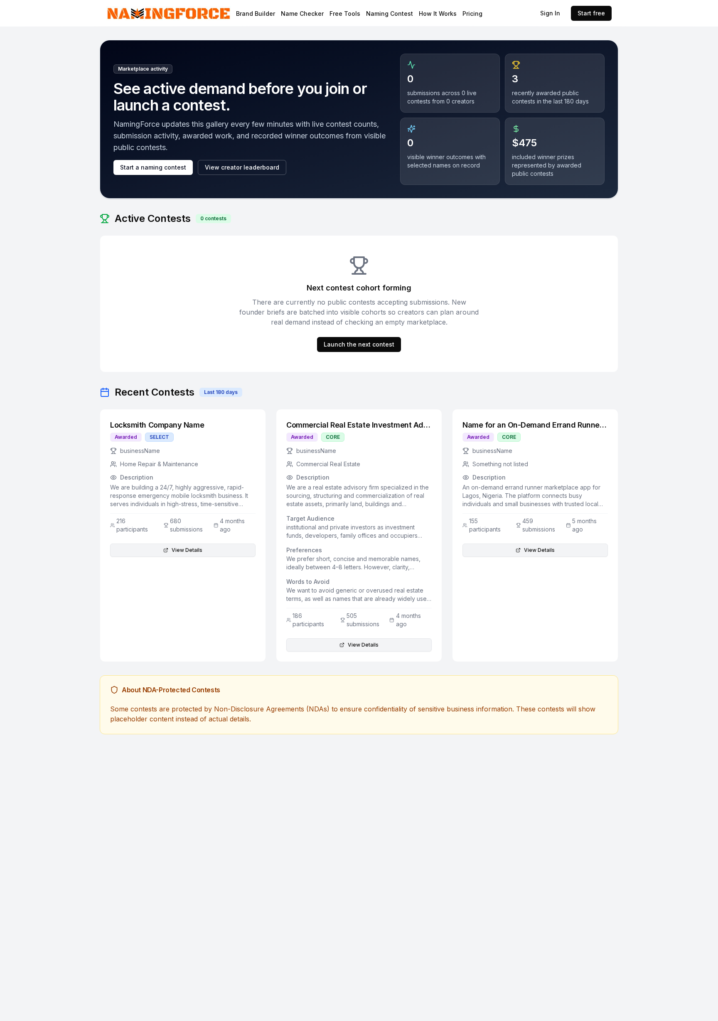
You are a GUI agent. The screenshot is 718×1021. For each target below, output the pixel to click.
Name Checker (302, 13)
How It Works (438, 13)
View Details (187, 550)
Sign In (550, 13)
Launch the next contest (359, 344)
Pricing (472, 13)
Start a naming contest (153, 167)
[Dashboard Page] (190, 13)
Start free (591, 13)
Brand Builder (255, 13)
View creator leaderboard (242, 167)
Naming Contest (389, 13)
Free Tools (344, 13)
